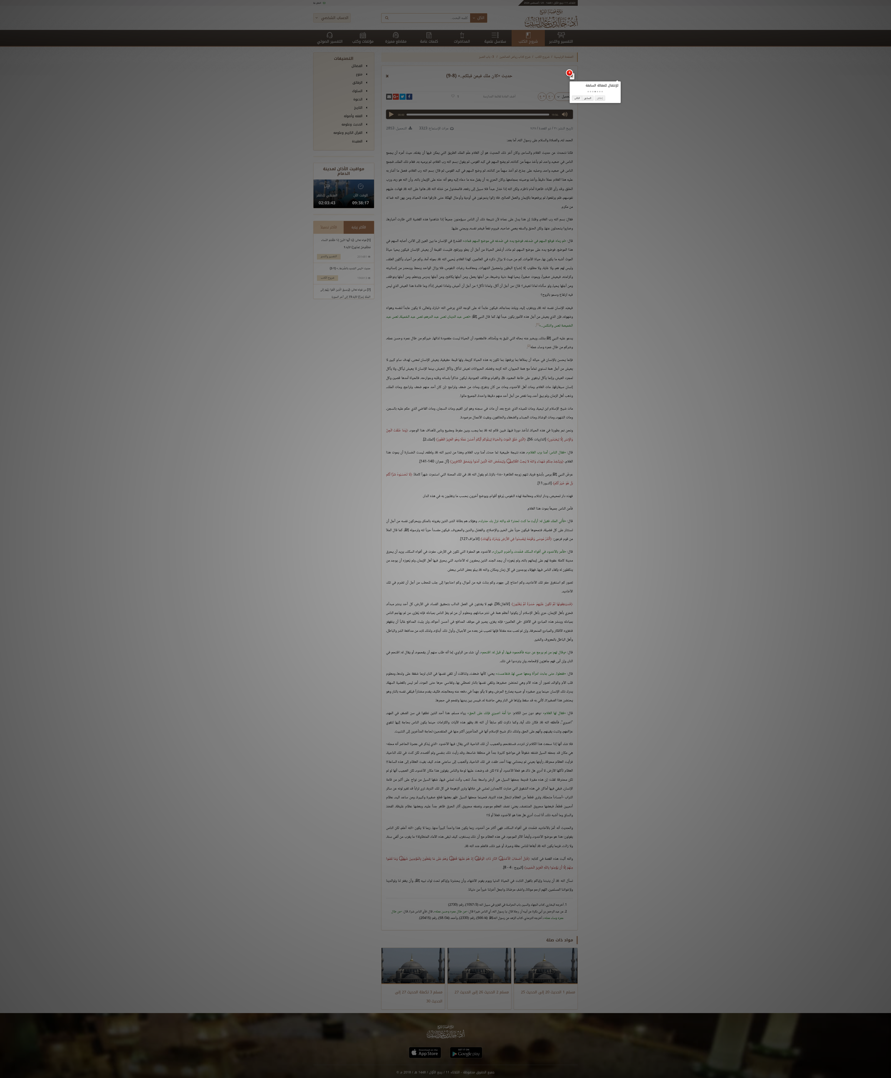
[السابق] (572, 76)
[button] (602, 91)
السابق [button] (587, 98)
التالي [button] (577, 98)
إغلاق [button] (600, 98)
